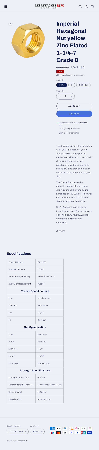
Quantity (60, 91)
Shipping (60, 75)
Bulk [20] (83, 85)
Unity (61, 85)
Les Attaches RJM (20, 441)
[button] (6, 7)
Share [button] (62, 231)
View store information (69, 133)
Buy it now (74, 114)
